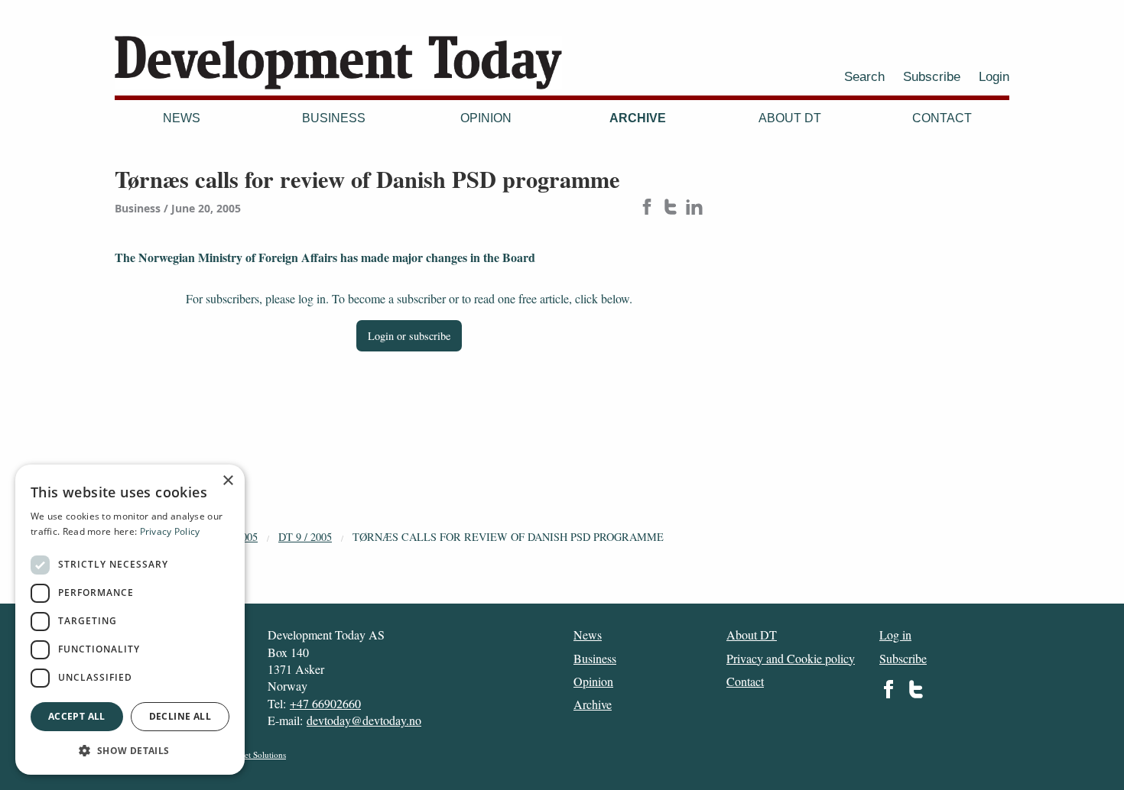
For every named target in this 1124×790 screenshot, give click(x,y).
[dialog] (130, 620)
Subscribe (931, 76)
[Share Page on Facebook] (647, 208)
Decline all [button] (180, 716)
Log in (895, 634)
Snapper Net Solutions (246, 754)
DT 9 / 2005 (305, 536)
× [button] (227, 481)
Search (864, 76)
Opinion (486, 118)
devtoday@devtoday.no (364, 720)
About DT (790, 118)
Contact (942, 118)
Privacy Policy (170, 531)
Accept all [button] (77, 716)
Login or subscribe (409, 336)
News (181, 118)
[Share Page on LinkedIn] (694, 208)
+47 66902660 (325, 703)
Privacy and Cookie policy (790, 658)
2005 (247, 536)
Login (994, 76)
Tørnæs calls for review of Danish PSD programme (508, 536)
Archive (637, 118)
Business (333, 118)
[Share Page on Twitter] (670, 208)
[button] (130, 750)
